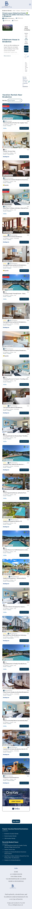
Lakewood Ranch (10, 154)
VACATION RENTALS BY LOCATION (16, 879)
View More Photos (7, 27)
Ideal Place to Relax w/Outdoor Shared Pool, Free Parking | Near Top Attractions (15, 208)
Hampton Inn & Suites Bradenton (12, 236)
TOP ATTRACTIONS (16, 876)
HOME (16, 872)
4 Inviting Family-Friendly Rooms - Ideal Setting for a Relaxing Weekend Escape (14, 294)
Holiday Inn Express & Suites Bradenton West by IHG (14, 351)
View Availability (24, 128)
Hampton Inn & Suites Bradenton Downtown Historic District (16, 180)
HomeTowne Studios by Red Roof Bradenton (16, 692)
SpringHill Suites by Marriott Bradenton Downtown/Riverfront (14, 265)
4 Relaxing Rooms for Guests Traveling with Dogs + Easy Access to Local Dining (15, 379)
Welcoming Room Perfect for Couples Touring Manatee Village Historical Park (16, 123)
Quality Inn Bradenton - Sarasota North (14, 578)
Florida (18, 10)
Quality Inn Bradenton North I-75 (12, 521)
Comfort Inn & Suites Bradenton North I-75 (15, 749)
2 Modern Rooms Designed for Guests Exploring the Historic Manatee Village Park (15, 607)
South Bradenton (10, 638)
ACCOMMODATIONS (16, 874)
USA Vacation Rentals (9, 838)
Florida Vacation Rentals (10, 836)
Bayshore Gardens (10, 581)
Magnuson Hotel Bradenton (11, 777)
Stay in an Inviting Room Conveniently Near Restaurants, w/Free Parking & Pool (15, 721)
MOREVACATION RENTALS (16, 881)
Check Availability (26, 49)
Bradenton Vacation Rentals (11, 833)
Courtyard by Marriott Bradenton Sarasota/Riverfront (12, 408)
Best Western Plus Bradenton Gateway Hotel (14, 635)
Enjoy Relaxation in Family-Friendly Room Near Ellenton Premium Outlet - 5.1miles (14, 664)
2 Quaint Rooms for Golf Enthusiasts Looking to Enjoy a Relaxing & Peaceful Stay (15, 550)
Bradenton (9, 125)
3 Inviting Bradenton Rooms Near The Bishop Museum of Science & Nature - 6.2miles (16, 436)
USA (14, 10)
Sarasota (23, 10)
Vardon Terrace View (9, 151)
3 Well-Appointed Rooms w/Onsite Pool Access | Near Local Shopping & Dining (14, 493)
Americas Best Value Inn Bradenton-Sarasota (13, 465)
